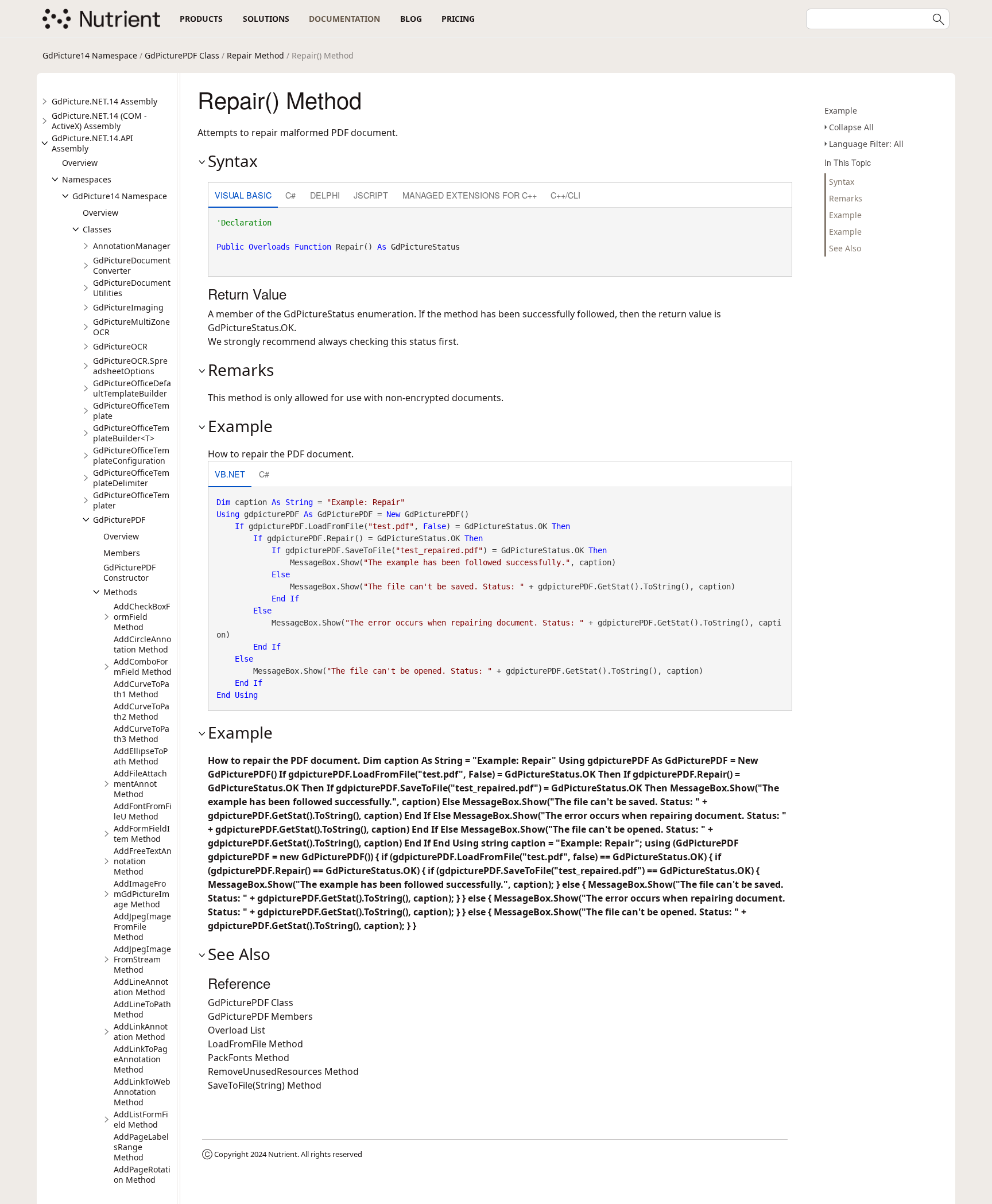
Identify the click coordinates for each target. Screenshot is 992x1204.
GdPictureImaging (128, 307)
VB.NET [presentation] (230, 474)
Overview (80, 162)
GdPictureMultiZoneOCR (131, 326)
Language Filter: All (866, 143)
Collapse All (851, 127)
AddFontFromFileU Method (143, 811)
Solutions (266, 18)
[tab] (243, 196)
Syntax (841, 181)
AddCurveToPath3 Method (141, 733)
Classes (97, 229)
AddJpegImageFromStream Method (142, 959)
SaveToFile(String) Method (264, 1085)
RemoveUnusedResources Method (283, 1071)
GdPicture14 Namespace (89, 55)
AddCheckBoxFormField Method (142, 616)
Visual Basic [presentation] (243, 195)
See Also (845, 248)
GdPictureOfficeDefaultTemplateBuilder (132, 388)
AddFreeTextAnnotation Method (143, 861)
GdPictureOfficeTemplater (131, 500)
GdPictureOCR (120, 346)
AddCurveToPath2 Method (141, 711)
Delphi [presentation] (325, 195)
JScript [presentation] (371, 195)
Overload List (236, 1030)
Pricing (458, 18)
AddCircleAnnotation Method (142, 644)
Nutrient (282, 1154)
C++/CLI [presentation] (565, 195)
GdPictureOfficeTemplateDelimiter (131, 477)
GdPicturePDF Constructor (129, 572)
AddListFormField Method (141, 1119)
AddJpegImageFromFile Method (142, 926)
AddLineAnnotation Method (141, 986)
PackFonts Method (248, 1057)
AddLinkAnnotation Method (141, 1031)
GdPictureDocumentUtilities (131, 287)
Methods (120, 592)
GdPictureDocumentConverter (131, 265)
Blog (411, 18)
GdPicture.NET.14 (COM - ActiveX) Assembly (99, 120)
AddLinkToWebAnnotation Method (142, 1092)
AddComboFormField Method (143, 666)
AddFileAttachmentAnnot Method (140, 783)
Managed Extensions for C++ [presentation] (469, 195)
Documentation (344, 18)
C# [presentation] (290, 195)
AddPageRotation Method (142, 1174)
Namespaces (86, 179)
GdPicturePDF (119, 519)
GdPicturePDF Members (260, 1016)
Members (121, 552)
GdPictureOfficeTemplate (131, 410)
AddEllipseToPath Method (141, 756)
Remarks (845, 198)
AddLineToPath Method (142, 1009)
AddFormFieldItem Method (142, 833)
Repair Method (255, 55)
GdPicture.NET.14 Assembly (104, 101)
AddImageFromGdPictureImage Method (141, 894)
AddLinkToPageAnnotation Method (141, 1059)
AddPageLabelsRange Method (141, 1147)
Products (201, 18)
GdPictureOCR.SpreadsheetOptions (130, 365)
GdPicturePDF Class (182, 55)
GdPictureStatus (425, 246)
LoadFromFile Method (255, 1044)
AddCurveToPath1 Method (141, 689)
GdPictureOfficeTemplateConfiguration (131, 455)
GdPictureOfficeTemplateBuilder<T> (131, 433)
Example (840, 110)
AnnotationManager (131, 245)
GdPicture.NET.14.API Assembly (92, 143)
